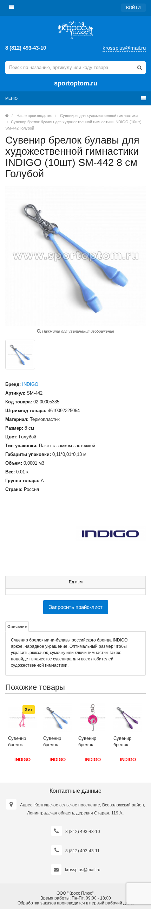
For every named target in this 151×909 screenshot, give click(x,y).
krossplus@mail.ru (124, 48)
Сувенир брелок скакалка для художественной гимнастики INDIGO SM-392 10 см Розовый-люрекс (22, 742)
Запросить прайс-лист (76, 607)
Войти (133, 7)
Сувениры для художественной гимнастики (99, 115)
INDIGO (30, 384)
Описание (17, 626)
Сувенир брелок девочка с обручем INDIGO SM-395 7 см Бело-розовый (91, 742)
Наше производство (34, 115)
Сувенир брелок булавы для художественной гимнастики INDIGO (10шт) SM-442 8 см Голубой (57, 742)
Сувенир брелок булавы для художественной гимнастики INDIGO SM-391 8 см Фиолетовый (127, 742)
